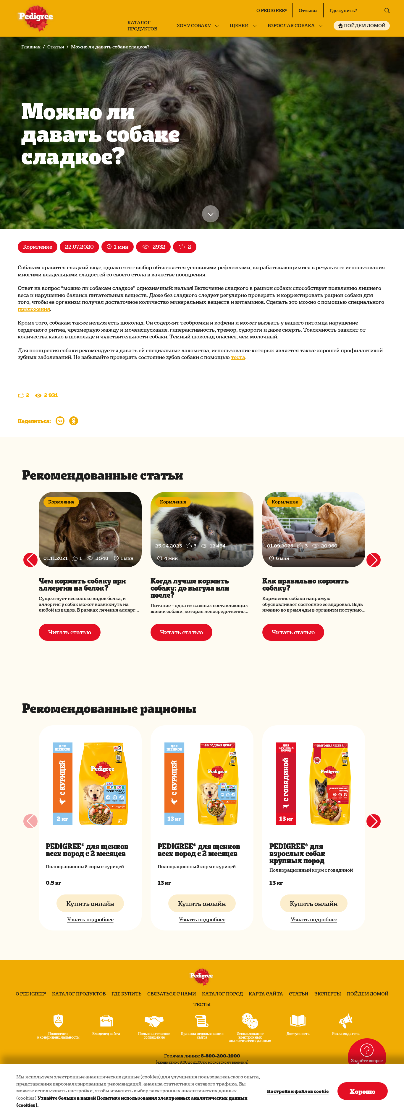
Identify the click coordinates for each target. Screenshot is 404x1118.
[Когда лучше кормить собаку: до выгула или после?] (202, 529)
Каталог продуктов (142, 25)
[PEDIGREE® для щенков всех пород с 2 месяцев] (90, 784)
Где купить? (343, 10)
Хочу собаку (194, 25)
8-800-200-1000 (220, 1055)
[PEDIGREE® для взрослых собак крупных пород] (313, 784)
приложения (34, 308)
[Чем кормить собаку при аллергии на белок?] (90, 529)
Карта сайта (266, 993)
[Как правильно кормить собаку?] (313, 529)
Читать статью (69, 632)
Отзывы (308, 10)
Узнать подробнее (90, 919)
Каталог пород (222, 993)
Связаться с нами (171, 993)
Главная (31, 47)
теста (238, 356)
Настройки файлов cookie (298, 1091)
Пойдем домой (368, 993)
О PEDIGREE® (271, 10)
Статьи (55, 47)
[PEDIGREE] (36, 18)
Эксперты (327, 993)
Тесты (202, 1004)
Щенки (239, 25)
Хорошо (362, 1091)
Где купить (126, 993)
